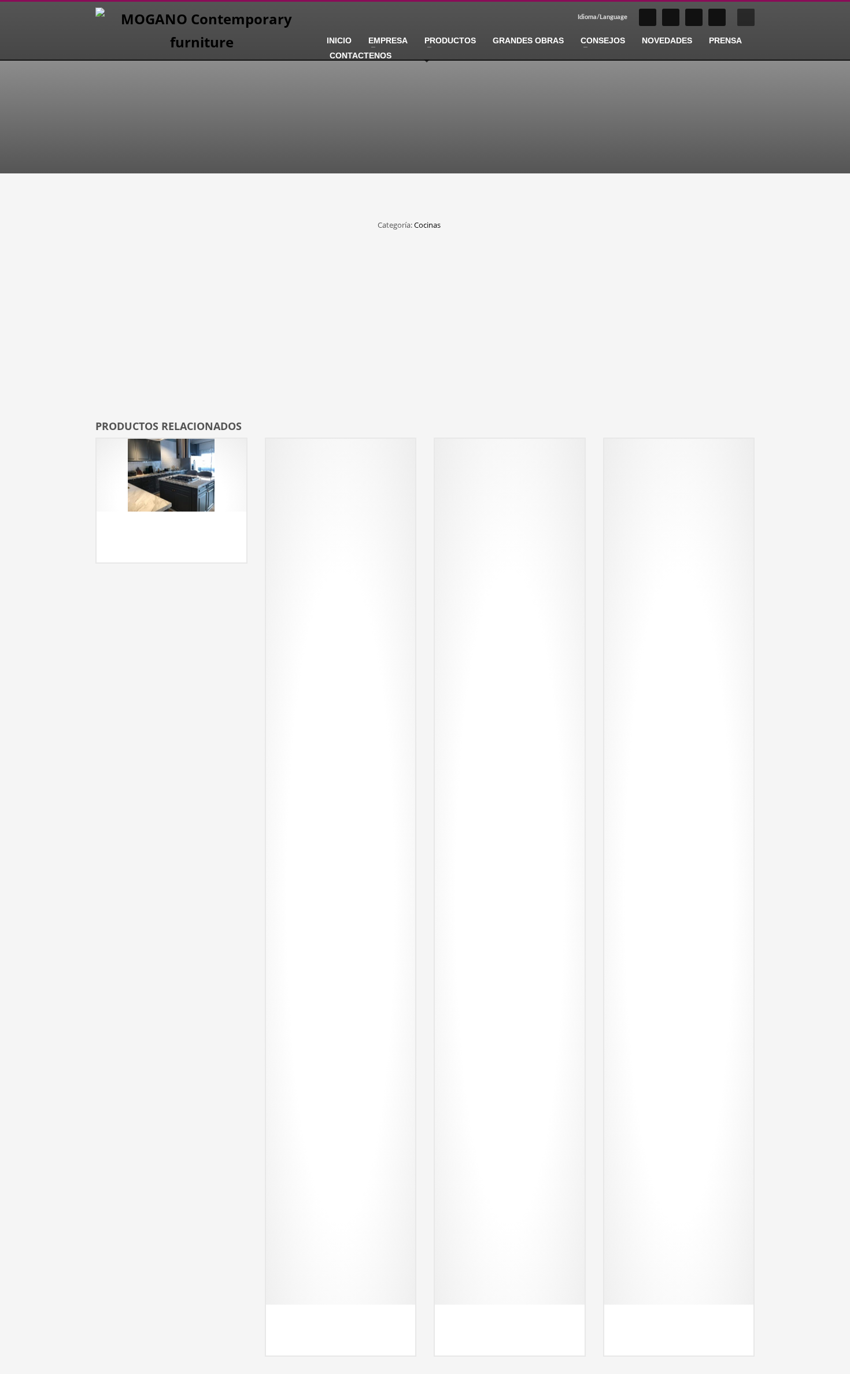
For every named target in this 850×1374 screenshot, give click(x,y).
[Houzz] (717, 17)
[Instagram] (647, 17)
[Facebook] (670, 17)
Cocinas (427, 225)
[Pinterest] (694, 17)
